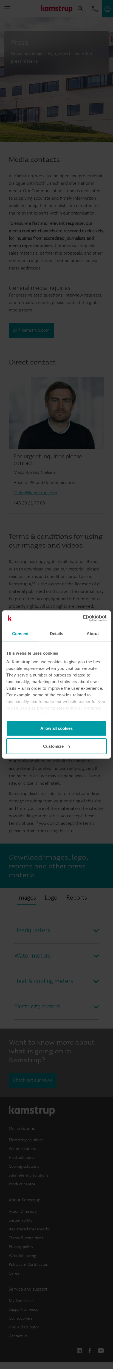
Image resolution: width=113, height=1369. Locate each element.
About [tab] (93, 633)
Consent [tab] (20, 633)
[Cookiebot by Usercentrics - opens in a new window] (83, 618)
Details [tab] (56, 633)
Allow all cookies (56, 728)
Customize (53, 746)
